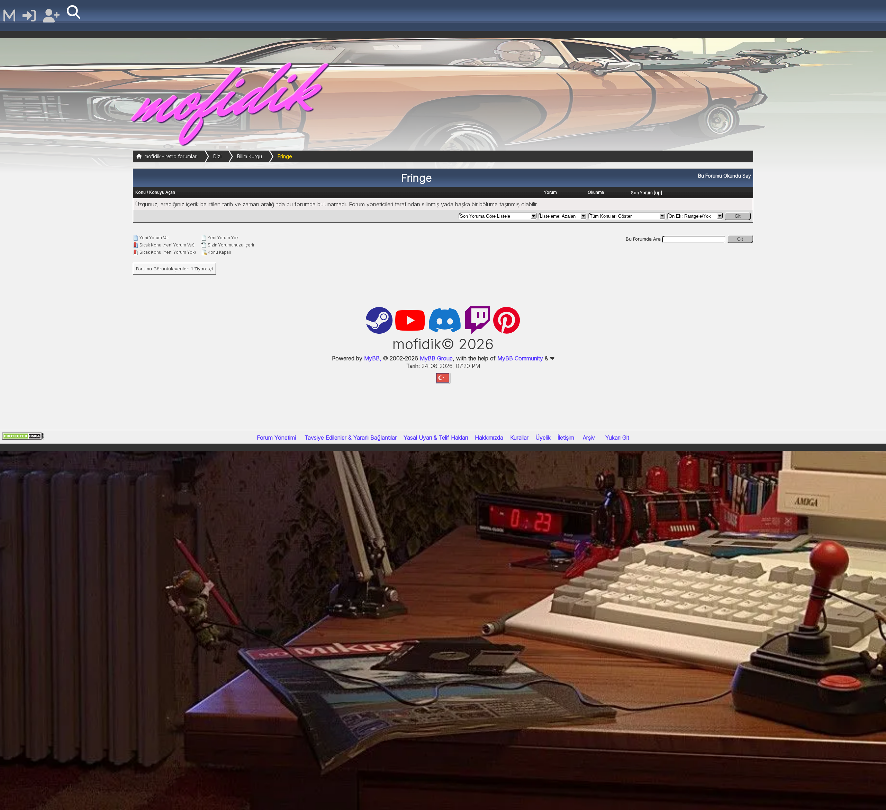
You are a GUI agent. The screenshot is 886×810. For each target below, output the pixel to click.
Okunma (596, 192)
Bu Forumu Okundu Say (724, 176)
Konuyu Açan (162, 192)
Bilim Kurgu (249, 156)
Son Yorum (642, 192)
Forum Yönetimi (276, 437)
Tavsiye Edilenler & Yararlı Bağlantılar (351, 437)
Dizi (217, 156)
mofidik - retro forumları (171, 156)
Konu (140, 192)
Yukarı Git (617, 437)
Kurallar (519, 437)
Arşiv (589, 437)
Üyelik (543, 437)
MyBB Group (435, 358)
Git (738, 216)
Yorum (550, 192)
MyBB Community (520, 358)
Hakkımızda (489, 437)
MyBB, (372, 358)
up (658, 192)
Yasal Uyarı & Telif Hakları (436, 437)
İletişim (566, 437)
